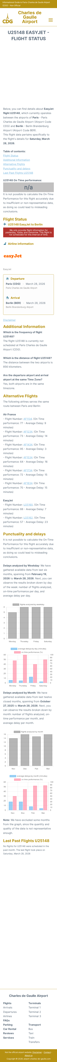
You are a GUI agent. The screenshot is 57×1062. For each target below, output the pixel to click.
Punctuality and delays (16, 168)
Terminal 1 (34, 1007)
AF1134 (27, 418)
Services (8, 1037)
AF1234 (27, 431)
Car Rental (9, 1029)
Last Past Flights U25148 (18, 172)
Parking (8, 1024)
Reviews (8, 1033)
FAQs (6, 1020)
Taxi (30, 1033)
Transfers (34, 1042)
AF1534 (27, 457)
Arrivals (7, 1007)
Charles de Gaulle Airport (29, 17)
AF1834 (27, 483)
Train (31, 1037)
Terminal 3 (34, 1016)
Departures (10, 1011)
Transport (34, 1024)
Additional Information (16, 159)
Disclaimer (37, 1052)
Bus (30, 1029)
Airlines (7, 1016)
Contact (47, 1052)
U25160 (28, 504)
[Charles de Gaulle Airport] (8, 18)
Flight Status (10, 155)
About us (28, 1055)
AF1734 (27, 470)
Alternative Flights (14, 164)
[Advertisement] (28, 75)
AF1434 (27, 444)
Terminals (34, 1003)
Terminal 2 (34, 1011)
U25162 (28, 517)
